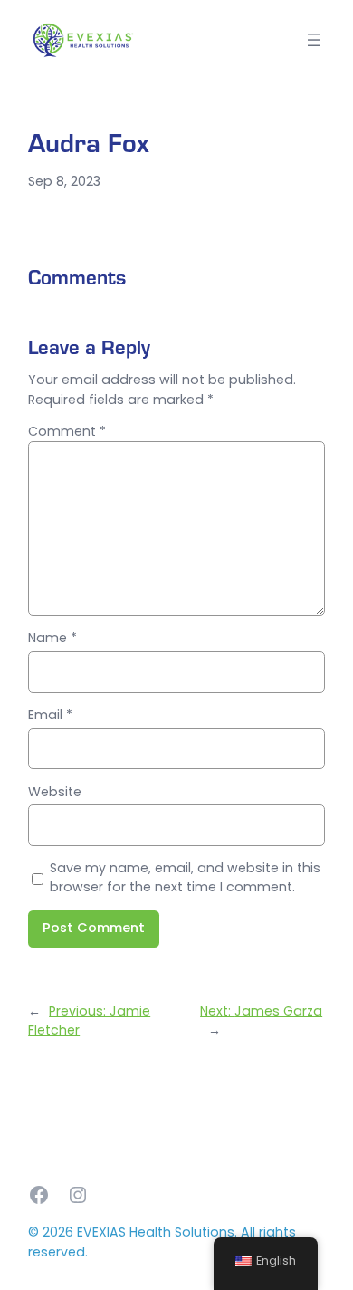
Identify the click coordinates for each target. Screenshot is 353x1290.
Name (52, 638)
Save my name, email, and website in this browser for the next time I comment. (185, 877)
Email (50, 715)
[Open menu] (314, 40)
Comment (67, 431)
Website (54, 792)
